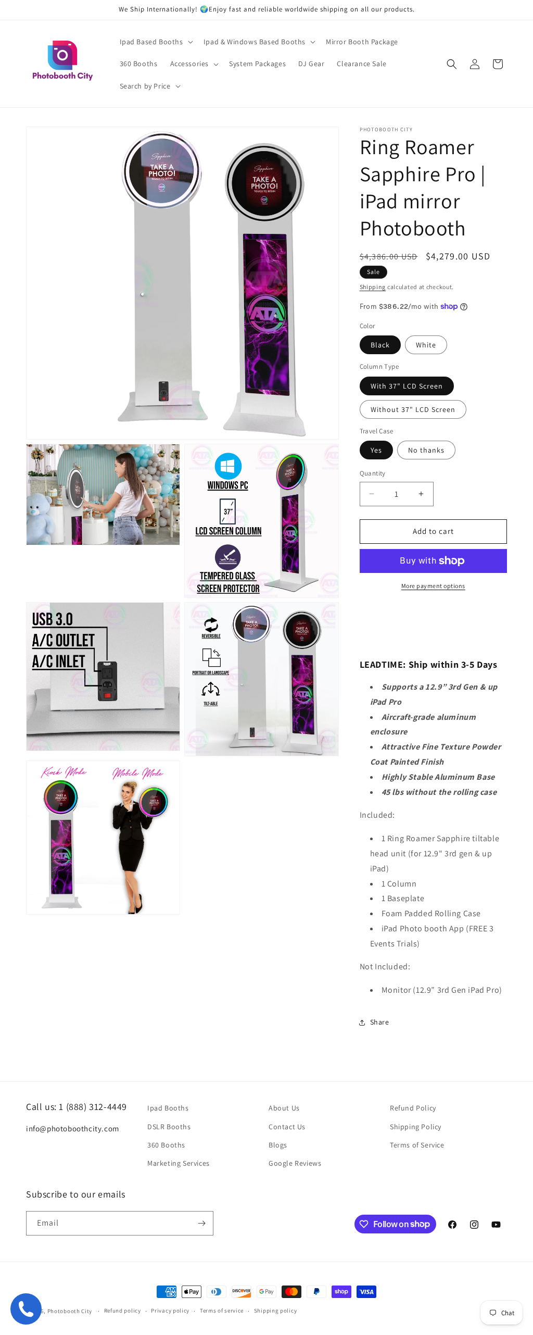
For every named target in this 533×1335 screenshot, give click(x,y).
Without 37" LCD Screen (413, 409)
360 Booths (166, 1145)
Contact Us (287, 1126)
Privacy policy (170, 1310)
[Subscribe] (201, 1223)
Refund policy (122, 1310)
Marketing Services (178, 1163)
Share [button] (379, 1022)
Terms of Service (417, 1145)
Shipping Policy (415, 1126)
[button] (155, 42)
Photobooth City (70, 1311)
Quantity (373, 473)
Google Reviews (295, 1163)
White (426, 345)
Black (380, 345)
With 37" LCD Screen (407, 386)
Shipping (373, 287)
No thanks (426, 450)
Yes (376, 450)
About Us (284, 1108)
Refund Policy (413, 1108)
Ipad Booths (168, 1108)
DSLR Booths (169, 1126)
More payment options (433, 586)
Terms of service (222, 1310)
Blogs (278, 1145)
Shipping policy (275, 1310)
